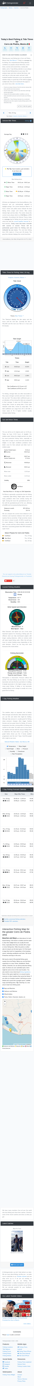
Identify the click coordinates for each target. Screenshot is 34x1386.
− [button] (4, 1004)
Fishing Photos (7, 1353)
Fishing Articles (7, 1355)
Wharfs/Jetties (8, 994)
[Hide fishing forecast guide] (31, 55)
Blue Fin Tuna (17, 1228)
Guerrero (16, 7)
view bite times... (20, 84)
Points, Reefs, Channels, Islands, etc (14, 997)
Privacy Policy (21, 1381)
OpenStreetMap (22, 1044)
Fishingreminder (12, 3)
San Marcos (13, 60)
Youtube (6, 1366)
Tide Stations (6, 1349)
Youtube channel (21, 1276)
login (8, 1334)
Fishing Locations (8, 1347)
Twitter (6, 1368)
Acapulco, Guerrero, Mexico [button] (20, 116)
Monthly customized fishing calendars (14, 919)
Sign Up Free (17, 174)
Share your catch (18, 1264)
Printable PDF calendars (11, 921)
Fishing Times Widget (9, 1374)
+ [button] (4, 1001)
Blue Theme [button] (19, 316)
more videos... (27, 1323)
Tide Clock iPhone (23, 1355)
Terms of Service (22, 1379)
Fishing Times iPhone (24, 1351)
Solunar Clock (21, 1364)
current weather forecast (21, 221)
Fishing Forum (7, 1351)
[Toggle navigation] (30, 3)
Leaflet (15, 1044)
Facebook (7, 1362)
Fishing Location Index (23, 1366)
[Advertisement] (17, 23)
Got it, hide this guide (25, 106)
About (19, 1377)
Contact (19, 1374)
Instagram (7, 1364)
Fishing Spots (3, 7)
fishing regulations (25, 972)
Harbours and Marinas (10, 991)
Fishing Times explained (24, 1362)
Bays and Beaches (9, 988)
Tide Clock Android (24, 1353)
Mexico (10, 7)
